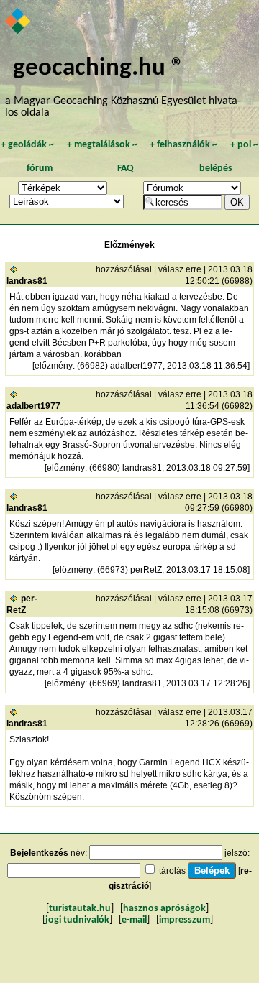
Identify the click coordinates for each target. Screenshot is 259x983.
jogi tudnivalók (77, 920)
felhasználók (183, 144)
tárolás (172, 871)
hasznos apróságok (164, 908)
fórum (40, 168)
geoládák (27, 144)
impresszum (184, 920)
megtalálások (102, 144)
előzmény (54, 366)
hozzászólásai (124, 269)
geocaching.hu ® (98, 68)
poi (244, 144)
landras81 (26, 281)
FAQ (125, 168)
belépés (215, 168)
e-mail (134, 920)
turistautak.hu (80, 908)
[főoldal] (18, 22)
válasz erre (179, 269)
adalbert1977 (33, 406)
